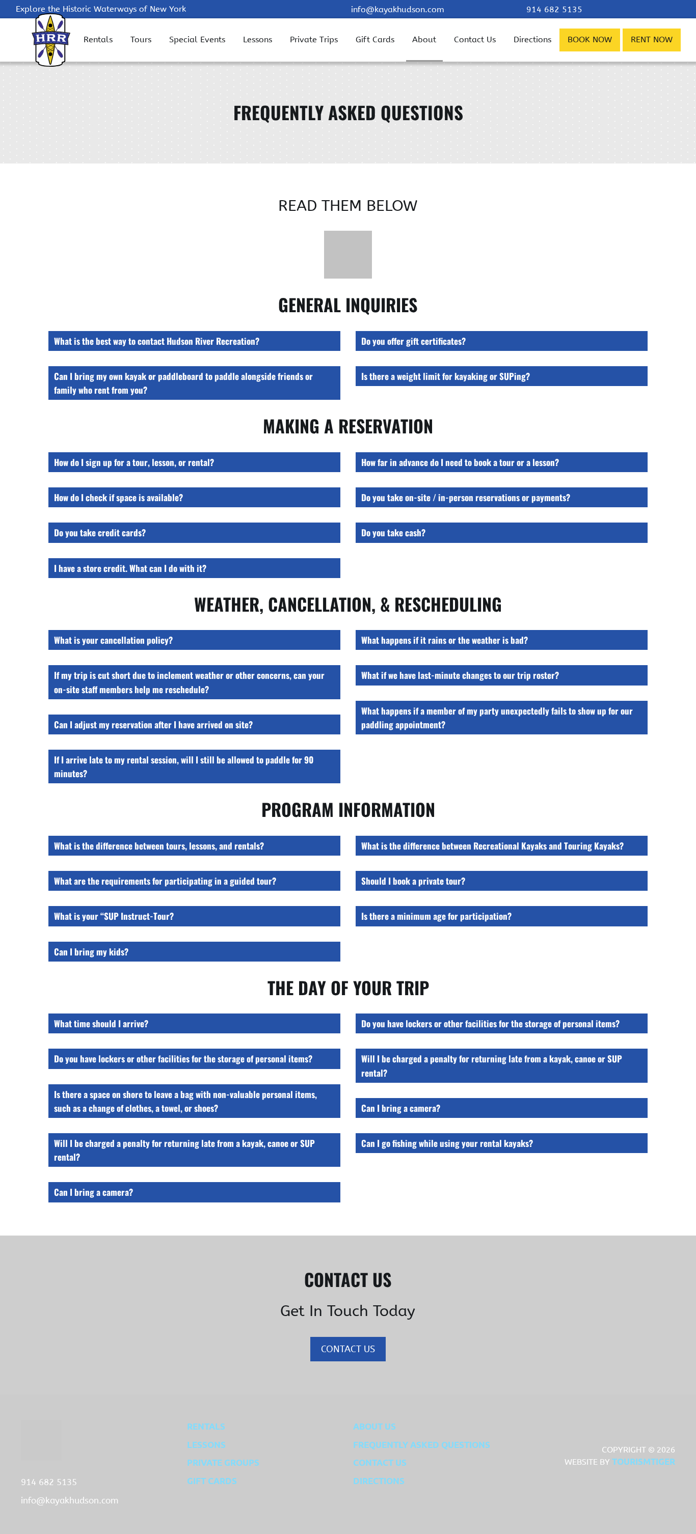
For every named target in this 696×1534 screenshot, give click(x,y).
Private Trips (314, 39)
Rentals (98, 39)
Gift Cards (375, 39)
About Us (374, 1426)
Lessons (257, 39)
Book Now (590, 39)
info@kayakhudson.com (397, 9)
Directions (532, 39)
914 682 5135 (554, 9)
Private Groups (223, 1462)
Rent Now (652, 39)
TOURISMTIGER (643, 1461)
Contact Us (475, 39)
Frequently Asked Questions (421, 1444)
